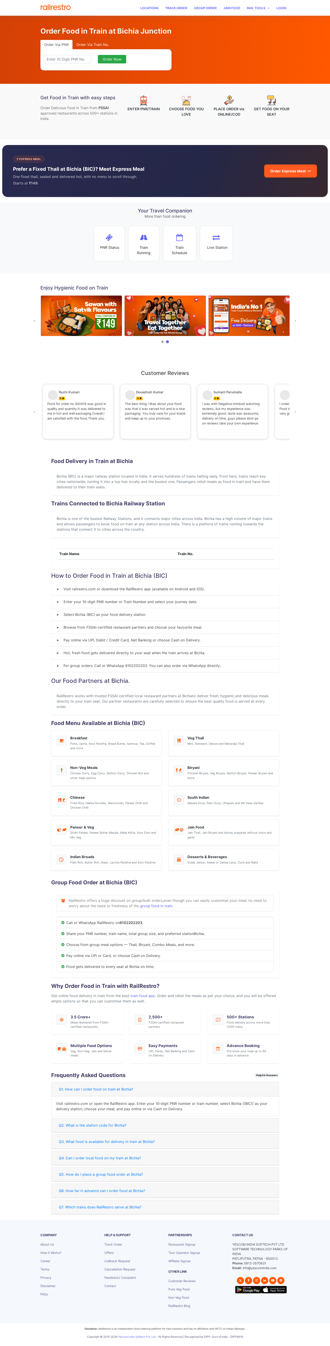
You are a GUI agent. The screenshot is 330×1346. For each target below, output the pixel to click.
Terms (44, 1269)
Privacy (45, 1277)
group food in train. (156, 906)
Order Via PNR (56, 44)
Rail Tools (256, 8)
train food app (142, 995)
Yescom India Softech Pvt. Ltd (137, 1336)
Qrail (179, 1341)
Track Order (176, 8)
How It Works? (50, 1253)
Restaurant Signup (182, 1244)
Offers (109, 1253)
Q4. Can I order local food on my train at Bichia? (100, 1158)
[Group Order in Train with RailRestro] (81, 316)
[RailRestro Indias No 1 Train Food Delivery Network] (165, 316)
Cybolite (169, 1341)
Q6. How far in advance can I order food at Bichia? (102, 1190)
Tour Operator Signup (184, 1253)
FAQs (44, 1294)
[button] (162, 342)
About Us (47, 1244)
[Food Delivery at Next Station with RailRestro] (248, 316)
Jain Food (231, 8)
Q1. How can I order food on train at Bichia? (96, 1089)
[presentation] (34, 320)
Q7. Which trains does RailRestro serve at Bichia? (100, 1207)
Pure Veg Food (179, 1289)
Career (45, 1261)
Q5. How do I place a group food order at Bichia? (101, 1174)
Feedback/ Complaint (120, 1277)
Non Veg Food (178, 1297)
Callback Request (117, 1261)
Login (281, 8)
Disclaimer (47, 1286)
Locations (149, 8)
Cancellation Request (119, 1269)
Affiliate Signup (179, 1261)
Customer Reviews (182, 1281)
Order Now (112, 59)
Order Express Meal (288, 171)
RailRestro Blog (179, 1306)
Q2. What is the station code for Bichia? (92, 1125)
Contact (110, 1286)
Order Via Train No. (92, 44)
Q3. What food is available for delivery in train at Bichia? (107, 1141)
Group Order (205, 8)
